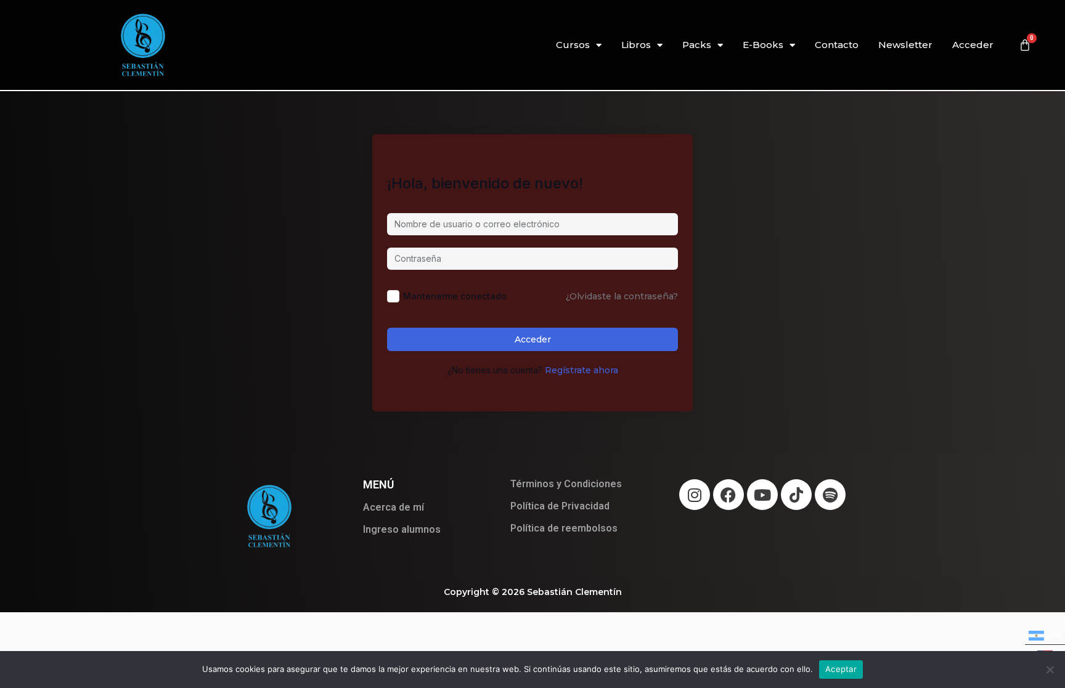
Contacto (837, 45)
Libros (636, 45)
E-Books (763, 45)
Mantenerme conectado (455, 296)
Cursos (573, 45)
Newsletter (905, 45)
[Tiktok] (796, 494)
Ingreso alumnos (402, 529)
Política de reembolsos (564, 528)
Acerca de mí (393, 507)
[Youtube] (762, 494)
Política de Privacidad (560, 506)
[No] (1049, 669)
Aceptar (841, 669)
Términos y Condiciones (566, 484)
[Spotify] (830, 494)
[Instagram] (694, 494)
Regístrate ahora (581, 370)
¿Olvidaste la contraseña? (622, 296)
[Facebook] (728, 494)
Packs (696, 45)
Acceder (973, 45)
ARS (1043, 633)
